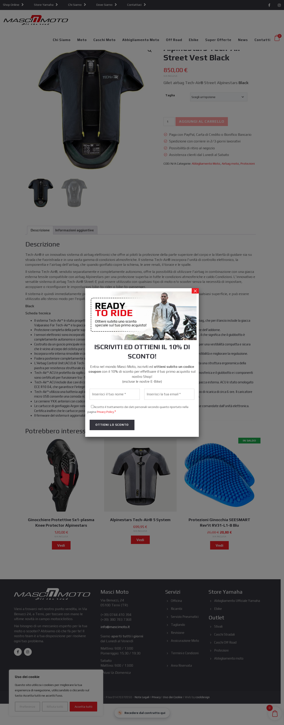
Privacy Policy (105, 412)
